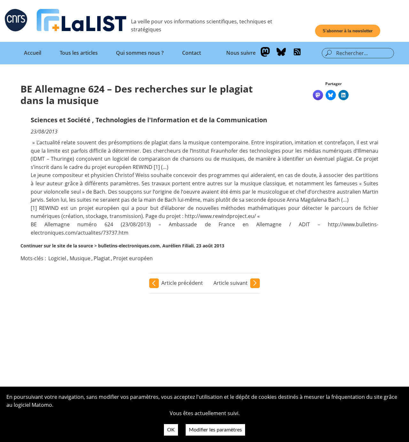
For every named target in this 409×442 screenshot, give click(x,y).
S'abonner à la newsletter (348, 30)
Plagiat (102, 258)
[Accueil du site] (81, 21)
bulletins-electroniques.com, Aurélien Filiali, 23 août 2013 (161, 246)
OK (171, 429)
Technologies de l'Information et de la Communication (181, 120)
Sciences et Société (60, 120)
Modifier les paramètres (215, 429)
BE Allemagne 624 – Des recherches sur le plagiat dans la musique (136, 94)
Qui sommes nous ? (140, 52)
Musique (80, 258)
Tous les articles (79, 52)
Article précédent (182, 282)
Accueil (32, 52)
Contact (191, 52)
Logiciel (57, 258)
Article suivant (230, 282)
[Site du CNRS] (16, 21)
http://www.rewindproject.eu (219, 216)
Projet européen (133, 258)
